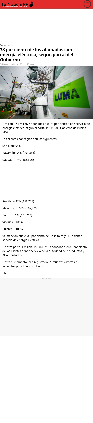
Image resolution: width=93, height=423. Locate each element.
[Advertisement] (46, 25)
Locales (10, 45)
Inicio (2, 45)
